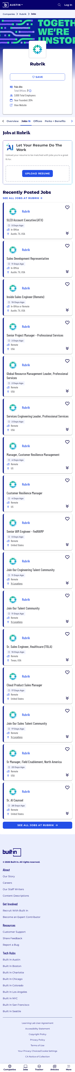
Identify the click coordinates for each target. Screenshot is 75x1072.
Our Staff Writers (13, 889)
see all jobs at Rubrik (36, 825)
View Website (20, 105)
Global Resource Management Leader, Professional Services (37, 375)
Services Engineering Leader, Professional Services (38, 416)
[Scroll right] (72, 121)
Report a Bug (11, 944)
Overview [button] (13, 121)
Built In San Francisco (16, 1004)
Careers (7, 882)
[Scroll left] (3, 121)
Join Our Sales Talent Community (27, 723)
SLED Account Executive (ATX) (25, 220)
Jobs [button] (26, 121)
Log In (68, 4)
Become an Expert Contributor (21, 917)
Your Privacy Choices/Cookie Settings (37, 1051)
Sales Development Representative (28, 258)
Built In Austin (11, 959)
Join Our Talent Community (23, 608)
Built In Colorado (13, 985)
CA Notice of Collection (37, 1056)
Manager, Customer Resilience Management (33, 454)
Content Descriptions (16, 895)
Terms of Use (37, 1045)
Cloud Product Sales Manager (24, 685)
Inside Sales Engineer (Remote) (25, 297)
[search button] (59, 5)
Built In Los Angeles (15, 991)
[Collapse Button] (67, 233)
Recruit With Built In (15, 910)
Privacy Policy (37, 1039)
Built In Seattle (12, 1011)
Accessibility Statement (37, 1028)
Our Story (9, 876)
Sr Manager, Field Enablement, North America (34, 762)
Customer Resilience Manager (24, 493)
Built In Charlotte (13, 972)
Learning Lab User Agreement (37, 1023)
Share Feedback (12, 938)
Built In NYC (10, 998)
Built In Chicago (12, 979)
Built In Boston (12, 966)
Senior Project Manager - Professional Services (35, 335)
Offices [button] (37, 121)
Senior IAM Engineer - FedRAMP (25, 531)
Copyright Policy (37, 1034)
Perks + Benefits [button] (55, 121)
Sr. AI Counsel (15, 800)
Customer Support (14, 931)
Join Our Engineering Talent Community (31, 570)
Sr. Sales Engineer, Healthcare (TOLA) (29, 646)
